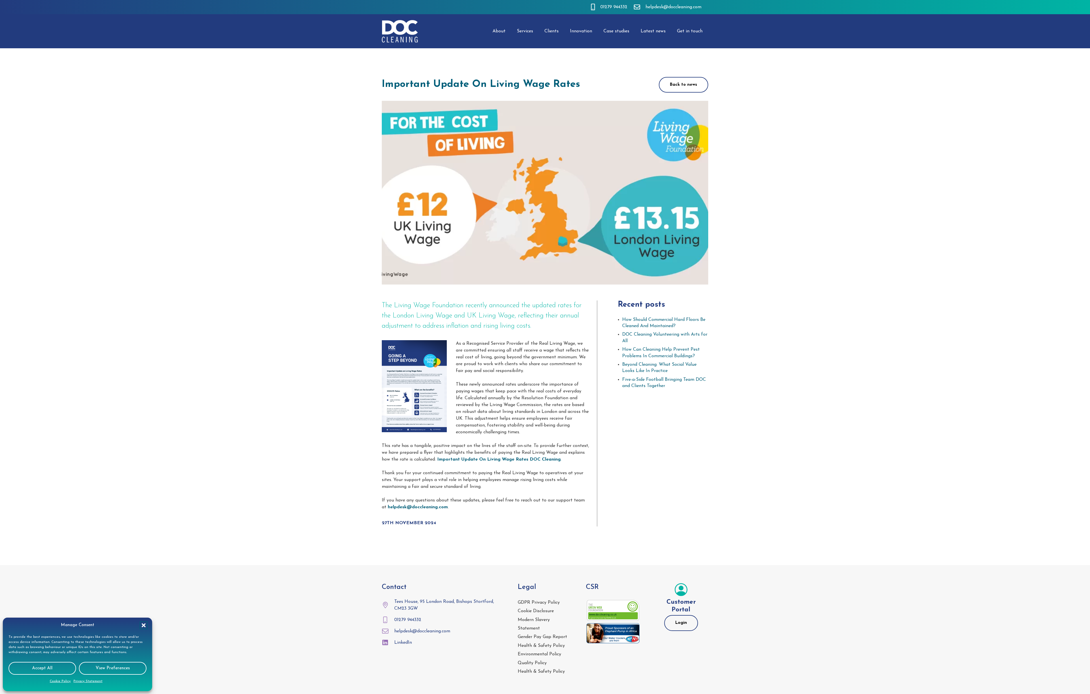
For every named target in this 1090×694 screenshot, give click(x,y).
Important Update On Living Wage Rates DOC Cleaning (499, 459)
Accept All (42, 668)
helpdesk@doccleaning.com (422, 631)
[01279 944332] (388, 620)
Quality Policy (532, 663)
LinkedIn (403, 642)
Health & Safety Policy (541, 645)
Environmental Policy (539, 654)
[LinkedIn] (388, 642)
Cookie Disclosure (536, 611)
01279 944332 (407, 620)
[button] (143, 625)
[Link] (593, 7)
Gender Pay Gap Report (542, 637)
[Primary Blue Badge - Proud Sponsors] (613, 633)
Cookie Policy (60, 681)
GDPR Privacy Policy (539, 602)
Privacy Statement (88, 681)
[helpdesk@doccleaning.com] (388, 631)
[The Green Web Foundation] (613, 610)
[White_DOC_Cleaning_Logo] (400, 31)
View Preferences (113, 668)
